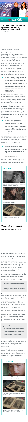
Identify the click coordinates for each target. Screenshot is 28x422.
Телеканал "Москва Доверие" (15, 19)
